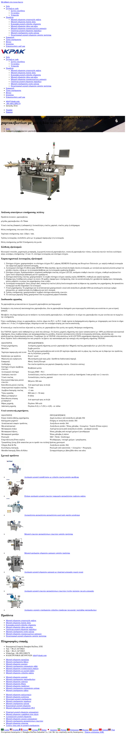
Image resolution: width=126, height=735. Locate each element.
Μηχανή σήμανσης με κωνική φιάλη (20, 671)
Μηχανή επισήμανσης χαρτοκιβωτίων (20, 679)
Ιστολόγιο (10, 44)
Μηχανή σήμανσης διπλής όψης (23, 22)
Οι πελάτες (15, 13)
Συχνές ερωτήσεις (18, 11)
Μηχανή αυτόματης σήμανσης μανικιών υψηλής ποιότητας (47, 553)
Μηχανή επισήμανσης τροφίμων (18, 701)
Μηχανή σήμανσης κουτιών (17, 664)
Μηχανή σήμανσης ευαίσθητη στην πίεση (22, 714)
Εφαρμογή (10, 37)
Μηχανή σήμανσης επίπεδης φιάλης (20, 673)
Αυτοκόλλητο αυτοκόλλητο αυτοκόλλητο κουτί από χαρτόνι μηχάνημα (52, 515)
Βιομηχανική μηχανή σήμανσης (18, 706)
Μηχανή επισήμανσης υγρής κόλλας (25, 33)
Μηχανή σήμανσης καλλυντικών (18, 695)
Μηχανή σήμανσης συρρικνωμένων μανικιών (29, 28)
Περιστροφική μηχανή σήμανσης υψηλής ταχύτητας (31, 35)
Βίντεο (8, 42)
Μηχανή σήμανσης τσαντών (17, 682)
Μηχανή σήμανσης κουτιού (16, 677)
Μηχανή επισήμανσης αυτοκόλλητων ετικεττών (24, 721)
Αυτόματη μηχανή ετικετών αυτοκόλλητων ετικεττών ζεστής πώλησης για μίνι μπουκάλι (59, 591)
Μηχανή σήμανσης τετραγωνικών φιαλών (22, 668)
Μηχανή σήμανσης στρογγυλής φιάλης (26, 19)
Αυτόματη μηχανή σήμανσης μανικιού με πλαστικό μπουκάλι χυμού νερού (53, 572)
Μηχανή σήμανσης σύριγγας (17, 723)
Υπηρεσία (15, 15)
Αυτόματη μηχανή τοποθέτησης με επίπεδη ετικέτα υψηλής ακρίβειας (51, 477)
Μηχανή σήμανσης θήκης (16, 684)
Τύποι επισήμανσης (13, 39)
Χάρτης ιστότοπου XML (94, 732)
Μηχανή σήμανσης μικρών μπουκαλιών (21, 719)
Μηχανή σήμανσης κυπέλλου (17, 697)
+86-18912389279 (13, 103)
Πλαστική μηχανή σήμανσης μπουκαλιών (22, 712)
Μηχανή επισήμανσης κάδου (17, 690)
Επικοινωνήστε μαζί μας (15, 46)
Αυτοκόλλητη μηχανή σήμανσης (18, 717)
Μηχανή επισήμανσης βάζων (17, 662)
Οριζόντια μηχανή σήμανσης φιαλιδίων (26, 31)
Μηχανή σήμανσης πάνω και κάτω (24, 26)
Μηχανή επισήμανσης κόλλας (17, 703)
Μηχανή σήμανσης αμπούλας (17, 660)
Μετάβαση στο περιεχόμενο (12, 2)
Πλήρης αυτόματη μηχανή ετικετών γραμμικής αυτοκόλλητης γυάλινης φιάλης (55, 496)
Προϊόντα (9, 17)
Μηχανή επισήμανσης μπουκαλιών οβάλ (22, 666)
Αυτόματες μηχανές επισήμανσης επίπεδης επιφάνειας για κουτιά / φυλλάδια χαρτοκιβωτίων (60, 610)
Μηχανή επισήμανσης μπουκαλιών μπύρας (22, 688)
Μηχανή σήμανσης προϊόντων (17, 686)
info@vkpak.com (12, 101)
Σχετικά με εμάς (12, 8)
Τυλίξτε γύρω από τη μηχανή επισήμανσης (22, 725)
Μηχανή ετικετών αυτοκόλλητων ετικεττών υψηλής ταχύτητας (48, 534)
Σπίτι (8, 6)
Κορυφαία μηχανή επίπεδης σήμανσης (26, 24)
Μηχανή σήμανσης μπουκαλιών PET (20, 708)
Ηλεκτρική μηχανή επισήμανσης (18, 699)
